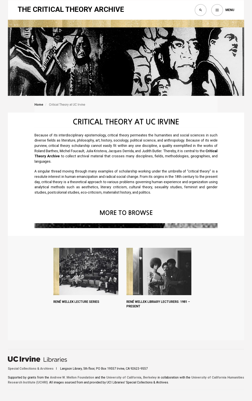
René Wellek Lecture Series (76, 302)
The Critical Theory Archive (71, 9)
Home (38, 104)
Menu (229, 10)
